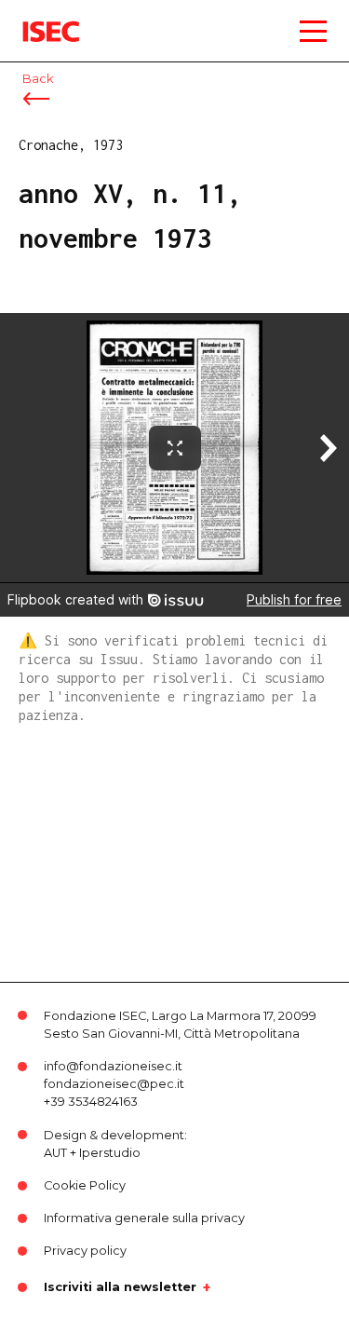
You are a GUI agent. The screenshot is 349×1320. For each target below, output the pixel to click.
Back (37, 79)
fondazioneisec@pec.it (114, 1084)
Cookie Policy (85, 1185)
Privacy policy (85, 1251)
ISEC (37, 18)
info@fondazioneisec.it (113, 1066)
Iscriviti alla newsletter (120, 1287)
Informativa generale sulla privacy (144, 1218)
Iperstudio (110, 1153)
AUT (55, 1153)
